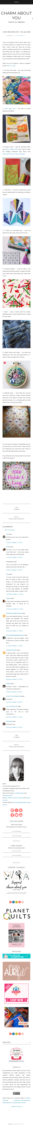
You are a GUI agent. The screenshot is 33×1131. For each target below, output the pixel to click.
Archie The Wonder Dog (13, 696)
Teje (7, 574)
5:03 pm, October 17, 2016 (14, 631)
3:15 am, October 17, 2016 (14, 557)
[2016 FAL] (16, 489)
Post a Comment (9, 530)
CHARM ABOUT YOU (16, 15)
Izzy (7, 534)
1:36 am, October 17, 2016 (14, 542)
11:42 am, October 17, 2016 (14, 609)
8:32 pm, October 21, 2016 (14, 717)
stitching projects (8, 795)
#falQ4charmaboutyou (20, 35)
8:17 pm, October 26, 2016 (14, 727)
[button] (16, 2)
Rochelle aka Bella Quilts (14, 613)
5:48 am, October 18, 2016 (14, 692)
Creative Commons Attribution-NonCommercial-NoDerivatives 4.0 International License (16, 1100)
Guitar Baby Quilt (10, 109)
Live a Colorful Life (12, 706)
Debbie (8, 684)
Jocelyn (8, 598)
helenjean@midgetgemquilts (15, 635)
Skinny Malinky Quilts (12, 149)
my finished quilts (19, 793)
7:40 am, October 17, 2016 (14, 570)
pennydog (9, 721)
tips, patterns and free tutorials (14, 798)
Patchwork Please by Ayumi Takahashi (14, 154)
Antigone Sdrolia (11, 650)
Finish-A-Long (11, 66)
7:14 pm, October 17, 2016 (14, 646)
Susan (8, 547)
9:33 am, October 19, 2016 (14, 702)
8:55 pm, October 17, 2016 (14, 679)
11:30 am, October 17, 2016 (14, 594)
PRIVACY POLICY (16, 1107)
